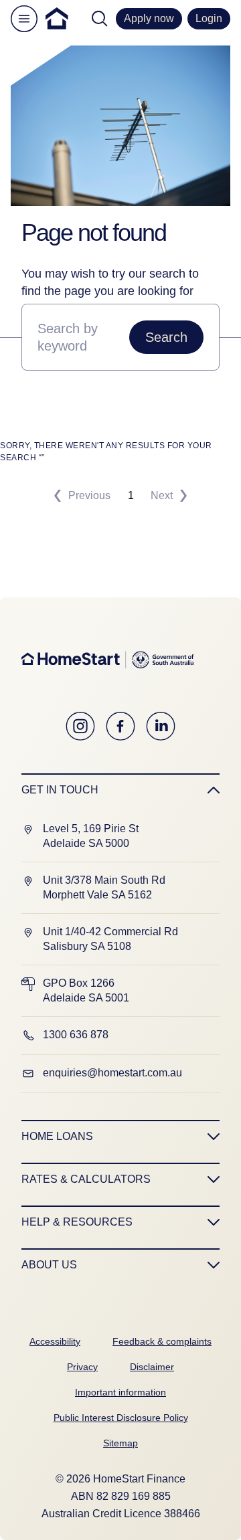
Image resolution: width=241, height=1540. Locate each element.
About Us (49, 1264)
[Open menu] (24, 18)
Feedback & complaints (162, 1341)
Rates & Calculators (86, 1179)
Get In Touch (59, 789)
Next (162, 495)
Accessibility (54, 1341)
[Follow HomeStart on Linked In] (160, 726)
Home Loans (57, 1136)
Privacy (82, 1366)
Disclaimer (152, 1366)
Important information (120, 1392)
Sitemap (120, 1443)
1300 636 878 (75, 1034)
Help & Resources (77, 1222)
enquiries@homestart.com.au (112, 1072)
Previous (89, 495)
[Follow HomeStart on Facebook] (120, 726)
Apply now (149, 18)
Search (166, 337)
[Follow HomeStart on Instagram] (80, 726)
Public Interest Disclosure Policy (121, 1417)
